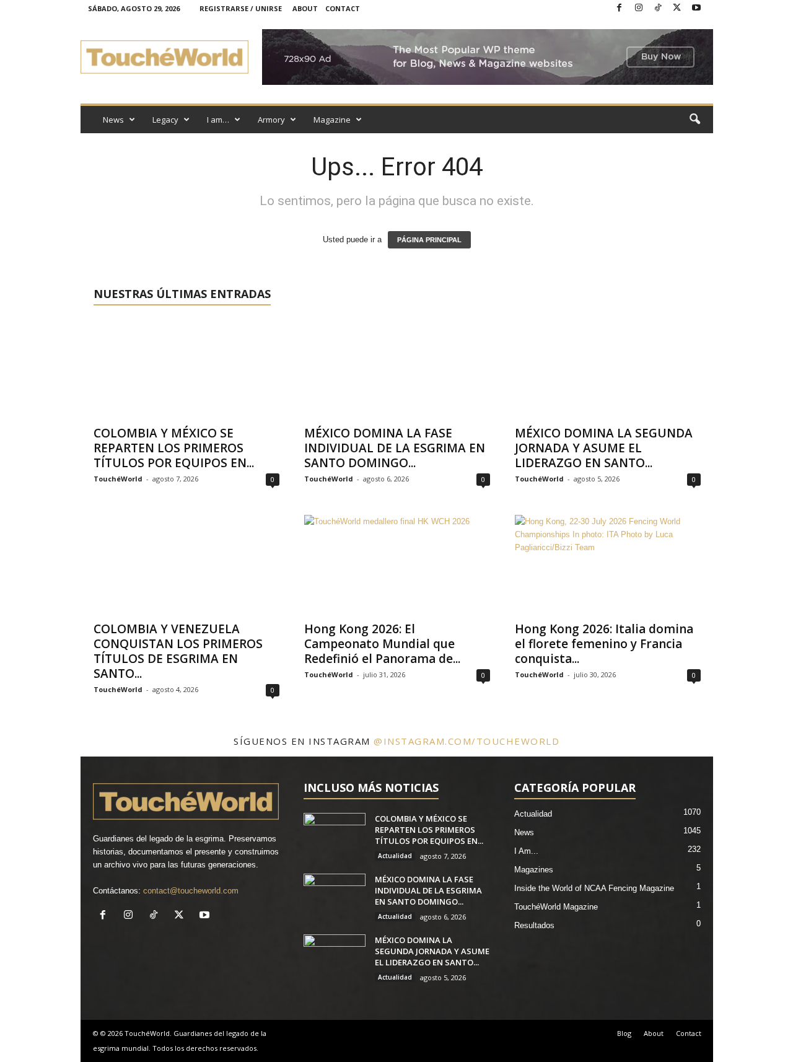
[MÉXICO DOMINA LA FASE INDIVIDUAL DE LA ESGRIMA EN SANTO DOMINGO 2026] (397, 368)
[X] (677, 8)
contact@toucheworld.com (191, 890)
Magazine (332, 119)
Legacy (165, 119)
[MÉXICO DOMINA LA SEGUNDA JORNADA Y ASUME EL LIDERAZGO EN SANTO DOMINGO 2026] (608, 368)
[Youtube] (696, 8)
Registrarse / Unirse (240, 8)
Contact (342, 8)
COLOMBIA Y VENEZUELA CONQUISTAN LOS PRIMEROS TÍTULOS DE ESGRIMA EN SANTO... (178, 651)
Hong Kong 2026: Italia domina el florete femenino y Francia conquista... (604, 644)
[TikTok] (658, 8)
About (305, 8)
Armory (271, 119)
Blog (624, 1033)
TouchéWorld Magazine (556, 906)
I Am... (526, 851)
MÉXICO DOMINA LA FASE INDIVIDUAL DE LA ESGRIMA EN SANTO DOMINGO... (394, 448)
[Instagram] (638, 8)
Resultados (534, 925)
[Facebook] (619, 8)
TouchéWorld (118, 478)
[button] (694, 119)
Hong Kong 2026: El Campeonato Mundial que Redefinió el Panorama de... (382, 644)
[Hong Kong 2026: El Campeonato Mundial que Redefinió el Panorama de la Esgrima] (397, 564)
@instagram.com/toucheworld (466, 741)
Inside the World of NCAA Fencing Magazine (594, 888)
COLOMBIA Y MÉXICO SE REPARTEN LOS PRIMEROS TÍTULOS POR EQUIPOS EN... (174, 448)
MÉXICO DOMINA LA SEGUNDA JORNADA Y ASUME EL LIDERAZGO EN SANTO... (604, 448)
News (113, 119)
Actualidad (395, 855)
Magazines (533, 869)
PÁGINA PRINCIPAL (429, 240)
